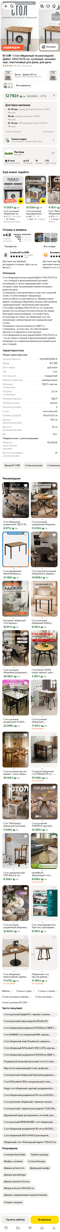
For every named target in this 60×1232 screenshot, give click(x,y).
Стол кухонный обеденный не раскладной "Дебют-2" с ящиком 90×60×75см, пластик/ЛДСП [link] (11, 212)
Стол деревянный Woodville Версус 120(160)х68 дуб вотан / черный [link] (15, 572)
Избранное (30, 1228)
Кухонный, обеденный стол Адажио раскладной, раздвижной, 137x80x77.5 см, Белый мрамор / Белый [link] (14, 621)
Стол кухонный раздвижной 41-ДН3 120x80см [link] (13, 720)
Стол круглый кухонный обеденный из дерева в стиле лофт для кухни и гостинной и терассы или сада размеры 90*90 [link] (44, 572)
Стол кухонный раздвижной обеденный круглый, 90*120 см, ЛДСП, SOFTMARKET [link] (44, 523)
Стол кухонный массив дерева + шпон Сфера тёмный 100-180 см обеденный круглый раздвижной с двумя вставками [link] (14, 772)
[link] (30, 1014)
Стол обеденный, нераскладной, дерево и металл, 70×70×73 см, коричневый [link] (15, 975)
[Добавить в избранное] (48, 6)
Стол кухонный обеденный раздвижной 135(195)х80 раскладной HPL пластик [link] (15, 671)
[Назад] (6, 6)
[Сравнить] (42, 6)
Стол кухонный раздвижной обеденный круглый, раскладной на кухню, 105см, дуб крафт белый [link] (15, 926)
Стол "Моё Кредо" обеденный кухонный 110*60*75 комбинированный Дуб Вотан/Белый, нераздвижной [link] (15, 824)
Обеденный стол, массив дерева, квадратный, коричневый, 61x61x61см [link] (40, 975)
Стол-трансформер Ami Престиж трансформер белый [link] (44, 926)
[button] (13, 47)
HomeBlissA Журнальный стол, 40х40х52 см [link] (41, 874)
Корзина (42, 1228)
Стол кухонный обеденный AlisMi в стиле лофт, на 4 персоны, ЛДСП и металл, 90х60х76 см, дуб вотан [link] (43, 621)
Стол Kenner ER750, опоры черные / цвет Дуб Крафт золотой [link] (42, 671)
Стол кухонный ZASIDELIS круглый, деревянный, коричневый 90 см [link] (42, 824)
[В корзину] (20, 201)
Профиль (54, 1228)
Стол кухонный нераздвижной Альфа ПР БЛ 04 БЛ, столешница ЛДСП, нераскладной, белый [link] (34, 212)
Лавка (18, 1228)
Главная (6, 1228)
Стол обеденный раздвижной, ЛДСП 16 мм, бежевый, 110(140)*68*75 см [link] (14, 523)
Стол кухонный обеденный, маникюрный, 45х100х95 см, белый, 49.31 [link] (43, 720)
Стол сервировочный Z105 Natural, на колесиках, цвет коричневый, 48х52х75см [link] (14, 874)
